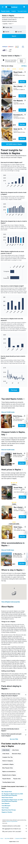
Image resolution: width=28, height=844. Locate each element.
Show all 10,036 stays (7, 550)
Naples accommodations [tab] (9, 771)
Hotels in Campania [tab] (7, 760)
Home (1, 838)
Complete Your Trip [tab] (7, 757)
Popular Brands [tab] (6, 778)
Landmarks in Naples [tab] (8, 764)
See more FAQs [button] (14, 739)
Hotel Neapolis (5, 803)
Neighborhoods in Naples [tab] (9, 775)
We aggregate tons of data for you (11, 829)
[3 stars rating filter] (8, 69)
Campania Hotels (19, 838)
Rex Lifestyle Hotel (7, 791)
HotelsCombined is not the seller (11, 826)
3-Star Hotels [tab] (5, 750)
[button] (2, 7)
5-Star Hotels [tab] (5, 753)
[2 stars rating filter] (3, 69)
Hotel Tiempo (5, 807)
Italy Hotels (7, 838)
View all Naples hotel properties (10, 602)
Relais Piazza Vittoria (7, 797)
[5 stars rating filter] (21, 69)
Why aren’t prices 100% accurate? (11, 831)
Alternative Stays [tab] (16, 753)
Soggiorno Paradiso (7, 812)
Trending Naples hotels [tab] (8, 782)
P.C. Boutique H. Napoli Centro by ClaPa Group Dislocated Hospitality (12, 794)
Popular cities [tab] (17, 778)
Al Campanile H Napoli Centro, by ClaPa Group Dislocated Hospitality (12, 800)
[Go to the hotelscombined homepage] (11, 7)
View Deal (22, 81)
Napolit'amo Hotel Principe (9, 810)
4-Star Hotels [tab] (15, 750)
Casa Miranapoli (6, 805)
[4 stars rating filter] (14, 69)
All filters (24, 66)
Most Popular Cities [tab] (7, 768)
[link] (14, 144)
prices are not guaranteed (11, 821)
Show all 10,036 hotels (7, 412)
